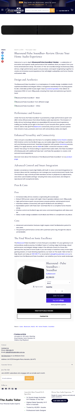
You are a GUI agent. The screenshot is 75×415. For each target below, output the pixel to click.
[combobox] (37, 10)
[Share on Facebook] (2, 53)
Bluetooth (37, 127)
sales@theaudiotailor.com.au (60, 254)
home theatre (62, 140)
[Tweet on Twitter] (2, 56)
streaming (63, 144)
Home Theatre (43, 326)
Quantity (49, 287)
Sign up (29, 378)
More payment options (58, 304)
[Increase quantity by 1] (62, 291)
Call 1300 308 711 (59, 401)
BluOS (33, 326)
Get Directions (6, 356)
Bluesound (20, 243)
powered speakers (52, 89)
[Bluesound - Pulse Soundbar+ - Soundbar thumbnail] (20, 294)
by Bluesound (50, 274)
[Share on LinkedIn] (2, 58)
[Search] (52, 10)
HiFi (37, 326)
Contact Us (44, 316)
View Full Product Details (44, 311)
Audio (21, 326)
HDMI (39, 146)
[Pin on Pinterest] (2, 61)
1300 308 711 (36, 254)
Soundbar (51, 326)
